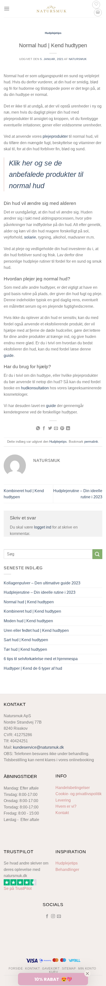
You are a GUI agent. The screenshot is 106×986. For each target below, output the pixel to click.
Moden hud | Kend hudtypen (28, 621)
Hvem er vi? (65, 806)
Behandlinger (67, 869)
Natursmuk (78, 59)
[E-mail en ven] (56, 428)
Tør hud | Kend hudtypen (25, 649)
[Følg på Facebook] (47, 916)
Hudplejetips (53, 32)
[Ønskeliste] (96, 5)
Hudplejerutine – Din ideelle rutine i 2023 (39, 592)
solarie (30, 237)
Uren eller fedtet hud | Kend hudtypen (36, 630)
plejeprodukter (55, 136)
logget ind (42, 527)
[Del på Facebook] (44, 428)
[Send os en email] (59, 916)
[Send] (97, 554)
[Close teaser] (87, 973)
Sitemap (69, 968)
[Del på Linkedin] (68, 428)
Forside (16, 968)
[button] (53, 979)
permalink (91, 441)
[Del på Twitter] (50, 428)
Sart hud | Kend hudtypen (26, 640)
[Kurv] (98, 12)
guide (9, 355)
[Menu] (7, 8)
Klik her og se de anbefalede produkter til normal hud (46, 174)
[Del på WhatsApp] (38, 428)
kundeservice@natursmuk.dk (38, 747)
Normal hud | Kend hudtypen (29, 602)
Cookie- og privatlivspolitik (78, 794)
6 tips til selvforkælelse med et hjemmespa (41, 659)
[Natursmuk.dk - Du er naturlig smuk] (51, 8)
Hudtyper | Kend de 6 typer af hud (33, 668)
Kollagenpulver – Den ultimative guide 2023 (42, 583)
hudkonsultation (35, 388)
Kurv (53, 972)
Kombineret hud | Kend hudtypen (32, 611)
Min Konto (87, 968)
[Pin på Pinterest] (62, 428)
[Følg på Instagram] (53, 916)
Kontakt (62, 813)
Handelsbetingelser (72, 788)
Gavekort (50, 968)
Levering (63, 800)
